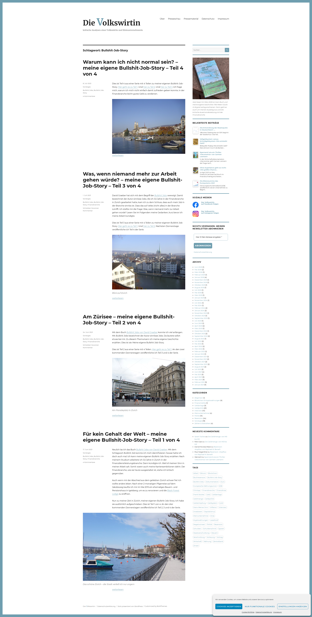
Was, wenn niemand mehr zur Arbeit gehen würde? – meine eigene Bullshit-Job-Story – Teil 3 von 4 (132, 180)
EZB (220, 486)
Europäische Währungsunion (205, 486)
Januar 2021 (199, 385)
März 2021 (198, 380)
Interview (198, 411)
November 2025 (201, 282)
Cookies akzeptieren (229, 606)
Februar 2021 (200, 382)
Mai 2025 (198, 293)
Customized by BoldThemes (156, 606)
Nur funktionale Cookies (260, 606)
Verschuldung (199, 537)
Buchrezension (199, 477)
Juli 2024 (198, 303)
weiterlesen (118, 155)
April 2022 (198, 346)
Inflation (213, 507)
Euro (222, 482)
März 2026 (199, 272)
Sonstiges (87, 87)
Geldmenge (198, 499)
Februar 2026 (200, 275)
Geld (208, 494)
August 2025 (199, 287)
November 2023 (201, 313)
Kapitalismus (209, 512)
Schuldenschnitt (209, 529)
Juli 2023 (198, 321)
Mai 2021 (198, 374)
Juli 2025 (198, 290)
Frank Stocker (198, 494)
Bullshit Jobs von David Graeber (142, 332)
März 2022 (198, 349)
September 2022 (201, 336)
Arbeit (195, 473)
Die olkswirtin (111, 22)
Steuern (214, 533)
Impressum (277, 612)
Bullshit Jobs (88, 90)
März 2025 (198, 295)
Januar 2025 (199, 298)
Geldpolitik (199, 408)
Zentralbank (218, 541)
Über (162, 19)
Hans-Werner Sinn (200, 507)
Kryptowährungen (200, 520)
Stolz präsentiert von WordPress (130, 606)
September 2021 (201, 364)
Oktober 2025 (200, 285)
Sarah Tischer (200, 437)
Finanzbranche (94, 205)
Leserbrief (214, 520)
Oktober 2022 (200, 333)
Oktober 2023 (200, 316)
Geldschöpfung (199, 503)
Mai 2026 (198, 270)
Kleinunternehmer (202, 413)
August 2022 (199, 339)
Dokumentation (212, 482)
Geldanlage (199, 405)
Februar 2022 (200, 351)
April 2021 (198, 377)
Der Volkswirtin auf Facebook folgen (210, 203)
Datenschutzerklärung (264, 612)
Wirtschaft (197, 541)
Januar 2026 (199, 277)
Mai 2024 (198, 305)
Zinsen (196, 546)
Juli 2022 (198, 341)
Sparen (221, 529)
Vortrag (220, 537)
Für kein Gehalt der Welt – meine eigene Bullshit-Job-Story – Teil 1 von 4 (131, 437)
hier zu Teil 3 (166, 87)
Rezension (199, 418)
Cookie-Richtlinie (248, 612)
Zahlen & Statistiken (202, 423)
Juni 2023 (198, 323)
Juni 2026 (198, 267)
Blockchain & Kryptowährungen (207, 400)
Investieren (197, 512)
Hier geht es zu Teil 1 (128, 87)
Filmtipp (196, 490)
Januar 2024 (199, 310)
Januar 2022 (199, 354)
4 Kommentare (89, 96)
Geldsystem (212, 503)
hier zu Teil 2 (149, 87)
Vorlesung (211, 537)
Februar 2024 (200, 308)
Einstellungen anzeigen (293, 606)
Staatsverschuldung (201, 533)
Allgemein (199, 398)
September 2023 (201, 318)
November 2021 (201, 359)
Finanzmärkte (200, 403)
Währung (207, 541)
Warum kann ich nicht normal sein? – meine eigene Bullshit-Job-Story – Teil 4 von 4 (133, 68)
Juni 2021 (198, 372)
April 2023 (198, 326)
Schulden (197, 529)
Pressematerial (191, 19)
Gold (221, 503)
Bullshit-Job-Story (215, 477)
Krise (212, 516)
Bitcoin (203, 473)
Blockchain (212, 473)
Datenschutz (208, 19)
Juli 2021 (198, 369)
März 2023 (198, 328)
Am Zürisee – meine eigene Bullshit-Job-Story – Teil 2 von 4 (129, 320)
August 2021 (199, 367)
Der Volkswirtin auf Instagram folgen (210, 212)
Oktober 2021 (200, 362)
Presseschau (174, 19)
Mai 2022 (198, 344)
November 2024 (201, 300)
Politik (197, 416)
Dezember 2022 (201, 331)
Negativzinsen (199, 524)
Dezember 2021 (201, 357)
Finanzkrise (221, 490)
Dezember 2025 (201, 280)
